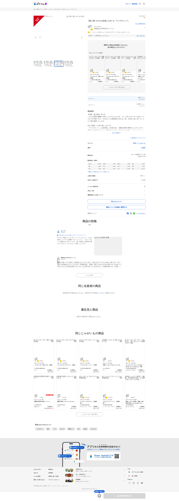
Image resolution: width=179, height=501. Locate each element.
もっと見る (89, 275)
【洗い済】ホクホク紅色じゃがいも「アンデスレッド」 (66, 9)
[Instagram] (134, 483)
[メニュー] (143, 3)
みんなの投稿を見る (140, 23)
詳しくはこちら (141, 35)
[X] (130, 483)
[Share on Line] (134, 213)
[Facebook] (138, 483)
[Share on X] (131, 213)
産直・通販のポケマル (38, 9)
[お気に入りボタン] (102, 58)
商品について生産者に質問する (116, 207)
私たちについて (116, 201)
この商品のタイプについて (137, 138)
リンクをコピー (140, 213)
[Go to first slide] (81, 37)
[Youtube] (142, 483)
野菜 (45, 9)
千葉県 (143, 147)
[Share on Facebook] (128, 213)
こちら (100, 293)
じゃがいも (50, 9)
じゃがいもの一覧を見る (116, 87)
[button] (116, 27)
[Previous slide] (36, 37)
